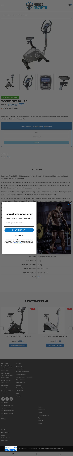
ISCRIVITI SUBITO (19, 230)
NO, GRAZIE (19, 235)
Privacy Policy (17, 242)
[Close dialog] (69, 204)
